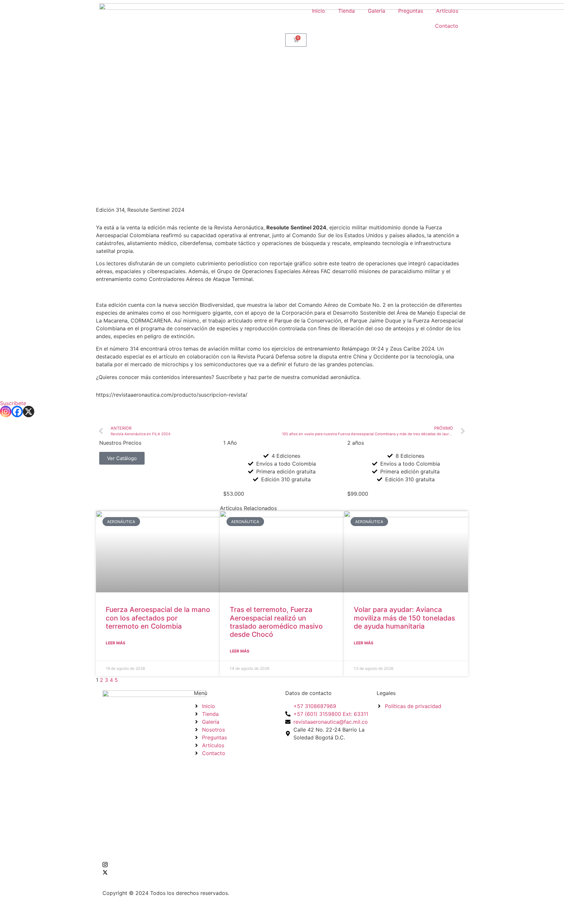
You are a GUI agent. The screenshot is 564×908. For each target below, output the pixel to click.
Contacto (446, 26)
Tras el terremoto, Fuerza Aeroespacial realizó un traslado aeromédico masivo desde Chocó (276, 621)
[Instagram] (5, 411)
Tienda (346, 11)
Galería (376, 11)
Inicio (318, 11)
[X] (28, 411)
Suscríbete (13, 403)
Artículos (447, 11)
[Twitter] (144, 872)
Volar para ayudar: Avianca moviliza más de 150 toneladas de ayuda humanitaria (404, 617)
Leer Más (115, 642)
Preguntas (410, 11)
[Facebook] (17, 411)
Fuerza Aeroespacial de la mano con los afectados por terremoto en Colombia (158, 617)
